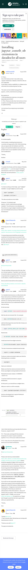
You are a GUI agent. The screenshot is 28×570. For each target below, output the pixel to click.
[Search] (23, 4)
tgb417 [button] (8, 178)
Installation (12, 65)
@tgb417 (13, 523)
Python (18, 65)
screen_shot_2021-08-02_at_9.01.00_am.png (11, 254)
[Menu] (2, 4)
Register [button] (18, 126)
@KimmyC (8, 516)
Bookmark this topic (8, 538)
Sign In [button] (9, 126)
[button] (26, 13)
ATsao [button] (7, 134)
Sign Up (7, 25)
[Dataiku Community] (14, 4)
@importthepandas (6, 265)
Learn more (7, 29)
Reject (18, 567)
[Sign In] (26, 4)
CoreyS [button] (8, 161)
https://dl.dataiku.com (7, 496)
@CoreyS (3, 184)
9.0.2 (9, 169)
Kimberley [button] (9, 446)
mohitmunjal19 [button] (10, 71)
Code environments (14, 67)
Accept (10, 567)
